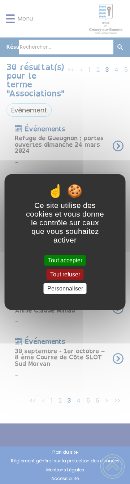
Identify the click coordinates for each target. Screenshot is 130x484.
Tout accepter (65, 260)
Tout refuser (65, 274)
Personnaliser (65, 288)
